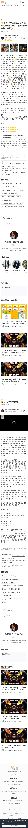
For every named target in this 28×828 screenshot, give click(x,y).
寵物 (24, 168)
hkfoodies (18, 183)
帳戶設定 (10, 791)
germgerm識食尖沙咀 (8, 599)
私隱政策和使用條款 (17, 822)
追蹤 (24, 38)
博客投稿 (17, 784)
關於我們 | (5, 813)
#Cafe (22, 801)
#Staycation (11, 803)
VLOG (9, 782)
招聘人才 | (11, 815)
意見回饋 (10, 784)
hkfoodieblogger (7, 183)
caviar (4, 210)
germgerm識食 (6, 200)
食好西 (4, 197)
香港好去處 (12, 193)
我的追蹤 (23, 791)
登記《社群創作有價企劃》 (18, 163)
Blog (12, 811)
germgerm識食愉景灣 (8, 203)
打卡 (9, 168)
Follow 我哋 (7, 174)
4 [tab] (17, 10)
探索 (5, 782)
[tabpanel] (14, 9)
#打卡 (13, 801)
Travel (11, 809)
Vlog (3, 576)
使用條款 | (17, 813)
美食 (2, 20)
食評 (15, 190)
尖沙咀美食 (11, 592)
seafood (21, 206)
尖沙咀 (19, 592)
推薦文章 (14, 782)
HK (15, 809)
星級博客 (21, 782)
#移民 (18, 803)
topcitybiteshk (6, 190)
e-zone (16, 811)
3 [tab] (15, 10)
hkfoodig (14, 187)
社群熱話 (17, 5)
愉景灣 (19, 197)
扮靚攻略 (4, 170)
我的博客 (14, 794)
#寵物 (5, 801)
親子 (20, 168)
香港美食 (4, 193)
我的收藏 (17, 791)
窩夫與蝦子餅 (16, 270)
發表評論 (6, 288)
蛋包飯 (4, 602)
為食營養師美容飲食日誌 (12, 35)
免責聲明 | (11, 813)
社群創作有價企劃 (7, 5)
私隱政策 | (22, 813)
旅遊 (13, 168)
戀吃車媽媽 (7, 270)
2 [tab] (13, 10)
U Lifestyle (5, 809)
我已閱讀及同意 (14, 825)
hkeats (22, 187)
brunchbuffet (12, 206)
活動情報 (9, 170)
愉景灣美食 (11, 197)
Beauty (19, 809)
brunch (19, 203)
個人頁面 (4, 791)
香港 (19, 193)
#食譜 (18, 801)
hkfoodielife (5, 187)
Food (24, 809)
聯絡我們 (16, 815)
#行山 (9, 801)
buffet (4, 206)
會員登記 (24, 2)
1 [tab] (11, 10)
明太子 (19, 599)
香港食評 (21, 190)
